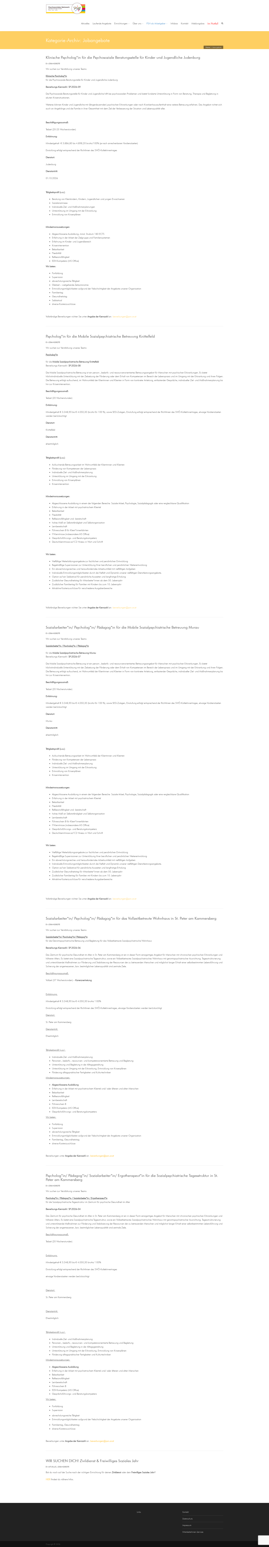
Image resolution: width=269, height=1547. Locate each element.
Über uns (137, 23)
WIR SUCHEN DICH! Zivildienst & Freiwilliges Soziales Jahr (92, 1461)
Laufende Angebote (102, 23)
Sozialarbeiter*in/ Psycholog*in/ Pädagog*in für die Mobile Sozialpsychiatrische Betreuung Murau (122, 627)
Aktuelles (85, 23)
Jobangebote (54, 63)
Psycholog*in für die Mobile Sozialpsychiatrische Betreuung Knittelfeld (100, 336)
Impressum (186, 1525)
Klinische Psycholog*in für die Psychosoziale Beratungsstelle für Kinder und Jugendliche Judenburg (123, 57)
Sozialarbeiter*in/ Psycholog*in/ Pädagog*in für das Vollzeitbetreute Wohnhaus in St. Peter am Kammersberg (131, 918)
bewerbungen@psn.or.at (124, 316)
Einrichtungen (120, 23)
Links (139, 1512)
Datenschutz (187, 1518)
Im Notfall (213, 23)
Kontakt (184, 23)
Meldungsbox (197, 23)
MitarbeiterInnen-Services (192, 1532)
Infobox (174, 23)
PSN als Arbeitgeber (155, 23)
